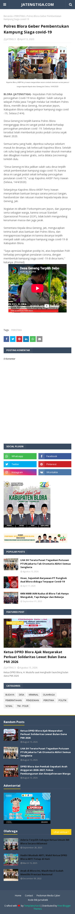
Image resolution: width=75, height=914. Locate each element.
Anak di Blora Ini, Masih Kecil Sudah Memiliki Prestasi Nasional (41, 872)
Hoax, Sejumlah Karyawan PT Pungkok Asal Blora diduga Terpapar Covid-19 (43, 579)
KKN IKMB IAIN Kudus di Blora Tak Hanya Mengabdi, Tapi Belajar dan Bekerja (44, 595)
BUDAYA (9, 694)
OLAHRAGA (49, 694)
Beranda (8, 16)
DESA (21, 694)
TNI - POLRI (22, 706)
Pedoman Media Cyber (48, 895)
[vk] (54, 472)
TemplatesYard (32, 905)
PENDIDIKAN (32, 700)
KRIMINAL (33, 694)
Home (18, 895)
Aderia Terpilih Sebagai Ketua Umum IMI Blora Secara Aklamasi (44, 841)
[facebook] (54, 456)
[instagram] (20, 472)
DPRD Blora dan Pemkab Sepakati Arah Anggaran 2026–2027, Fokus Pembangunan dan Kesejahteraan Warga (45, 770)
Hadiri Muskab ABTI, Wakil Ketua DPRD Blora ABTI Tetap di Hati (43, 857)
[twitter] (20, 464)
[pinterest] (54, 464)
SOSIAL (9, 706)
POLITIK (62, 700)
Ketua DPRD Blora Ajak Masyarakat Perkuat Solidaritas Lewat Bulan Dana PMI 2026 (35, 657)
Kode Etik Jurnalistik (38, 899)
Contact (29, 895)
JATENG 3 (11, 39)
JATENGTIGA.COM (37, 4)
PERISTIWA (19, 16)
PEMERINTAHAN (13, 700)
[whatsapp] (20, 456)
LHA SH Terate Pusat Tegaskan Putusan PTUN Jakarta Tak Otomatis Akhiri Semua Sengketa (45, 563)
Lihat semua (60, 832)
